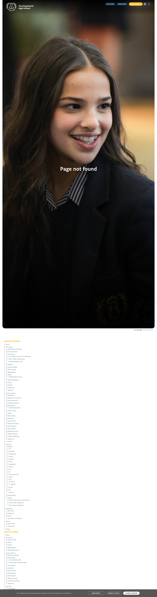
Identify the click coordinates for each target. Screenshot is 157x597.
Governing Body (12, 367)
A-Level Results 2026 (15, 560)
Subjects (10, 446)
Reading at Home (12, 431)
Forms (9, 516)
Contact (8, 529)
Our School (9, 347)
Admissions (9, 508)
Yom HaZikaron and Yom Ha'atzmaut (20, 356)
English (11, 459)
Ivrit (10, 469)
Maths (11, 477)
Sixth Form (110, 4)
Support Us (10, 439)
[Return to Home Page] (24, 6)
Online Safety (11, 416)
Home (7, 344)
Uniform (9, 441)
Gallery (9, 413)
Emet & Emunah (12, 351)
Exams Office (11, 405)
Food (10, 461)
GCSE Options (11, 495)
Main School (122, 4)
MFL (10, 479)
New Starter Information (14, 518)
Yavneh (8, 521)
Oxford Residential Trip (16, 361)
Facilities (10, 385)
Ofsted (9, 375)
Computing (12, 454)
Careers (9, 498)
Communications (12, 400)
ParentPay (10, 418)
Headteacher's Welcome (14, 349)
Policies (9, 382)
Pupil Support (11, 428)
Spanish (13, 484)
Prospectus (10, 513)
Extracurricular (11, 410)
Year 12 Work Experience (16, 505)
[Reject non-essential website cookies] (114, 593)
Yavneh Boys (11, 523)
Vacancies (10, 390)
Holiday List (10, 387)
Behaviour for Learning (14, 398)
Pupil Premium (11, 426)
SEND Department (13, 380)
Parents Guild (11, 421)
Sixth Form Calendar (13, 581)
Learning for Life (14, 474)
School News (11, 354)
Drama (11, 456)
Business (11, 451)
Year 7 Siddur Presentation (17, 359)
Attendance (10, 395)
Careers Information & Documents (19, 500)
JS (9, 472)
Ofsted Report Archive (15, 377)
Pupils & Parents (10, 393)
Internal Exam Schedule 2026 (17, 562)
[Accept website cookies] (131, 593)
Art (10, 449)
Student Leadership (13, 436)
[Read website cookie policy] (96, 593)
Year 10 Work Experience (16, 502)
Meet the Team (11, 369)
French (13, 482)
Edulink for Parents (13, 403)
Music (11, 487)
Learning (8, 444)
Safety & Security (12, 434)
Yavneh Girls (11, 526)
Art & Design (11, 588)
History (11, 467)
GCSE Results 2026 (14, 408)
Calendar (10, 364)
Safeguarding (11, 372)
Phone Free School (13, 423)
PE (10, 490)
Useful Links (135, 4)
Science (11, 492)
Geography (12, 464)
